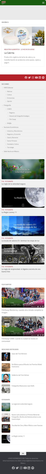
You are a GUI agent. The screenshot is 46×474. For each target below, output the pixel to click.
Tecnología (10, 147)
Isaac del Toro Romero (19, 354)
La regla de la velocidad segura (13, 184)
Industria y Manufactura (14, 131)
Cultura (9, 95)
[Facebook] (26, 77)
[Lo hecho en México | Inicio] (5, 2)
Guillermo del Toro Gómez (20, 375)
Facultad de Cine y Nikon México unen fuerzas (27, 425)
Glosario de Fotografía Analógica (19, 116)
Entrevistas (11, 98)
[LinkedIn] (39, 77)
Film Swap (12, 119)
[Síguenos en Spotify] (43, 77)
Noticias (9, 91)
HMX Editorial (8, 88)
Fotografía (7, 105)
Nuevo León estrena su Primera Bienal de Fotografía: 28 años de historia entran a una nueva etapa (26, 417)
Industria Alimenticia (12, 49)
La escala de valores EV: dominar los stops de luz (20, 241)
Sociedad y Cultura (13, 144)
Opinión (9, 101)
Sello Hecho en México (11, 151)
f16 (3, 181)
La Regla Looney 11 (9, 212)
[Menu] (43, 2)
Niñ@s (9, 123)
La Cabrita (9, 53)
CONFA (9, 109)
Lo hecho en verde (27, 49)
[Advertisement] (24, 10)
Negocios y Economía (13, 134)
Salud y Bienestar (12, 137)
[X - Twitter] (29, 77)
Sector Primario (12, 141)
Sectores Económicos (11, 127)
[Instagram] (33, 77)
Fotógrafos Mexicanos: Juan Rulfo (23, 386)
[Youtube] (36, 77)
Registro (12, 113)
